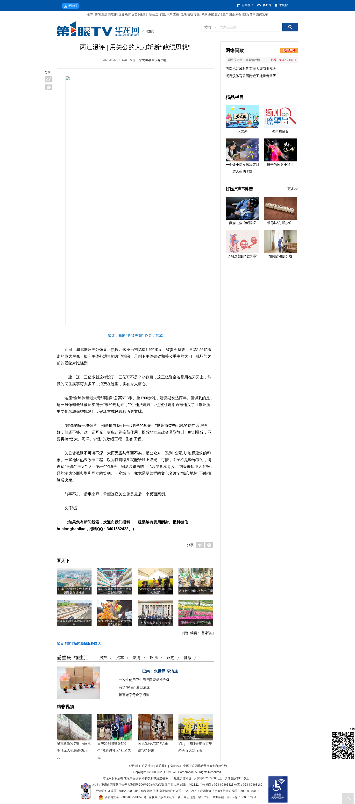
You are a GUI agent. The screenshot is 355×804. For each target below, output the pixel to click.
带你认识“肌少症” (280, 223)
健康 (142, 14)
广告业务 (148, 766)
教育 (128, 14)
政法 (184, 14)
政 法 (153, 658)
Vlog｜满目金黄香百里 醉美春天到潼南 (195, 747)
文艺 (134, 14)
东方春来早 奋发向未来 (155, 622)
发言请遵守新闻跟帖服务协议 (79, 643)
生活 (155, 14)
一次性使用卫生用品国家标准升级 (144, 680)
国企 (232, 14)
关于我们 (134, 766)
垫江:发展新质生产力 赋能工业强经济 (114, 590)
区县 (121, 14)
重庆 (104, 14)
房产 (225, 14)
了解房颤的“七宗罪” (242, 256)
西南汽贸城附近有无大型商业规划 (251, 69)
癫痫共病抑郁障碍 (242, 223)
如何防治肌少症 (280, 256)
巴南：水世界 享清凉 (160, 671)
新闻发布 (262, 14)
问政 (163, 14)
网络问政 (235, 50)
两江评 (112, 14)
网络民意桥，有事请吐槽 (244, 60)
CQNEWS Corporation (179, 772)
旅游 (217, 14)
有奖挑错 (247, 5)
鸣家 (204, 14)
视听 (190, 14)
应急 (246, 14)
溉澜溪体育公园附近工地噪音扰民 (251, 76)
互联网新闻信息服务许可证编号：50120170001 (228, 791)
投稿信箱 (175, 766)
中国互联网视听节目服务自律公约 (205, 766)
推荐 (90, 14)
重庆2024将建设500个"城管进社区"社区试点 (114, 750)
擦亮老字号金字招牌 (133, 695)
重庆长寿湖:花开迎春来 (196, 622)
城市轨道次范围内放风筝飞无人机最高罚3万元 (74, 750)
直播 (176, 14)
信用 (253, 14)
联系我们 (161, 766)
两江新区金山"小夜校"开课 (196, 591)
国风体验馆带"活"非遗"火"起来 (153, 747)
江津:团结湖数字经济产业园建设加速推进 (74, 590)
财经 (149, 14)
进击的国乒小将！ (280, 165)
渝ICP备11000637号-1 (241, 797)
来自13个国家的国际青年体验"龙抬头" (114, 622)
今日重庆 (148, 31)
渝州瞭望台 (280, 131)
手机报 (283, 5)
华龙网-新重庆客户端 (152, 60)
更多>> (292, 189)
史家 (211, 14)
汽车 (169, 14)
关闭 (352, 729)
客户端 (267, 5)
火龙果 (242, 131)
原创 (238, 14)
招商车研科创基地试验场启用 (74, 622)
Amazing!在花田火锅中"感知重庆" (155, 590)
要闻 (98, 14)
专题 (197, 14)
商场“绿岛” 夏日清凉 (134, 687)
